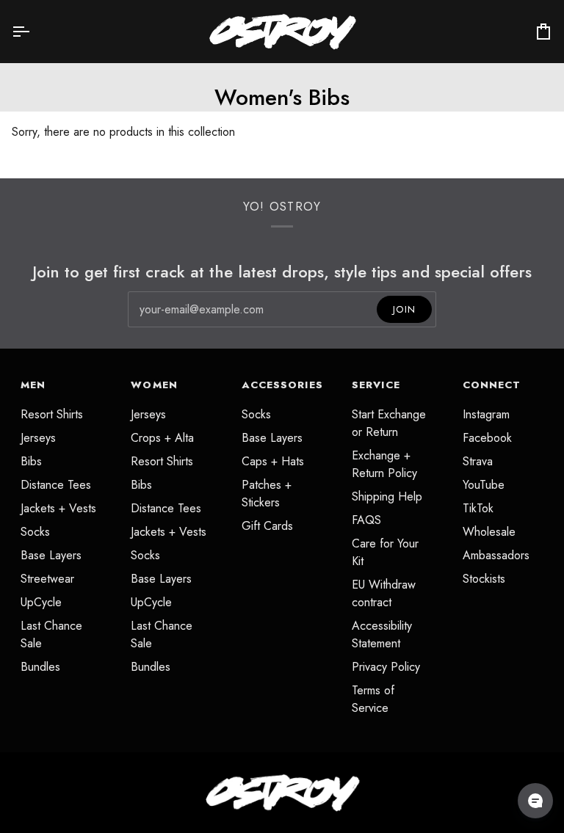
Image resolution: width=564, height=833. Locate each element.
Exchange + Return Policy (384, 464)
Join (404, 309)
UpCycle (41, 602)
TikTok (478, 508)
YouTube (484, 484)
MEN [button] (33, 385)
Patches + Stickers (267, 493)
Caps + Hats (273, 461)
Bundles (40, 666)
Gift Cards (267, 525)
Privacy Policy (386, 666)
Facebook (487, 437)
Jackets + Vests (58, 508)
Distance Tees (56, 484)
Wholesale (489, 531)
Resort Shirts (52, 414)
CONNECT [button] (492, 385)
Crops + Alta (162, 437)
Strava (478, 461)
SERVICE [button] (376, 385)
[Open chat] (535, 800)
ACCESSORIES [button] (282, 385)
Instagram (486, 414)
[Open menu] (34, 31)
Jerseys (38, 437)
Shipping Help (387, 496)
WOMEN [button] (154, 385)
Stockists (484, 578)
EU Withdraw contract (384, 593)
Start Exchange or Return (389, 423)
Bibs (31, 461)
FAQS (366, 520)
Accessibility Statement (382, 634)
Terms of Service (373, 699)
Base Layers (51, 555)
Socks (35, 531)
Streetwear (47, 578)
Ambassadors (496, 555)
